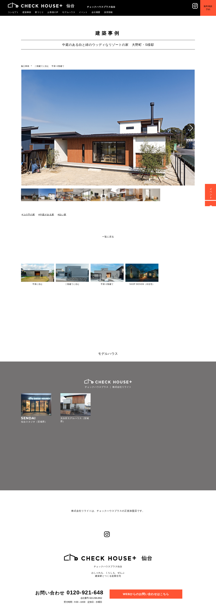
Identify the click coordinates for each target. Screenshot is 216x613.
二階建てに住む (42, 66)
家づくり (39, 12)
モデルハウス (68, 12)
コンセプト (13, 12)
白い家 (62, 214)
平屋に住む (37, 284)
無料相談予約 (208, 8)
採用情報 (108, 12)
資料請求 (211, 203)
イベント (83, 12)
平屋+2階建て (58, 66)
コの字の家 (29, 214)
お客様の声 (53, 12)
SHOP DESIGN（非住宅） (141, 284)
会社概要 (96, 12)
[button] (191, 128)
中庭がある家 (47, 214)
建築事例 (27, 12)
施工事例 (25, 66)
